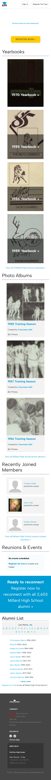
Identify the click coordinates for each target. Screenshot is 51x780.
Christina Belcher (17, 677)
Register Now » (25, 39)
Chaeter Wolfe (30, 483)
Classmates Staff (25, 330)
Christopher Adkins (18, 640)
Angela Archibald (17, 648)
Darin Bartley (15, 665)
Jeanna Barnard (16, 661)
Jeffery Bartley (16, 673)
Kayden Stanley (30, 522)
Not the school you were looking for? (25, 23)
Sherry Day (28, 503)
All (30, 625)
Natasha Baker (16, 653)
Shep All (13, 644)
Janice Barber (15, 657)
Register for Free (9, 685)
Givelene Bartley (17, 669)
